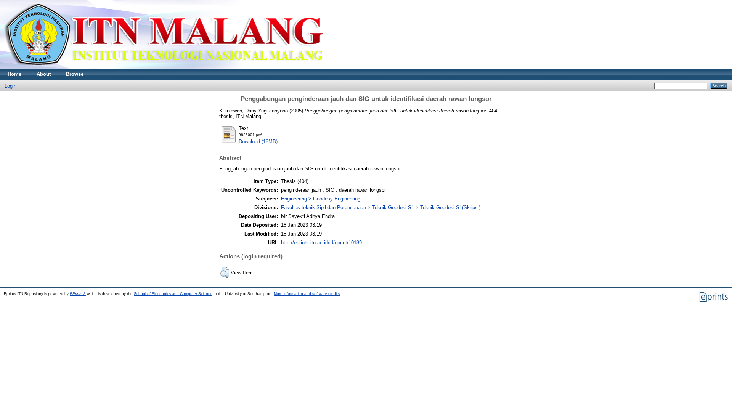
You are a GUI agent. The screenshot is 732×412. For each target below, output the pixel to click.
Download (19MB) (258, 141)
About (44, 74)
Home (14, 74)
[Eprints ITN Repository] (163, 67)
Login (10, 86)
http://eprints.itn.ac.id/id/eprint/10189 (321, 242)
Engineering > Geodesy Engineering (320, 199)
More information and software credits (307, 294)
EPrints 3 (78, 294)
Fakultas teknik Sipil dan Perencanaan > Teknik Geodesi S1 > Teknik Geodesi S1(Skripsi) (380, 207)
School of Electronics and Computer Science (173, 294)
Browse (74, 74)
